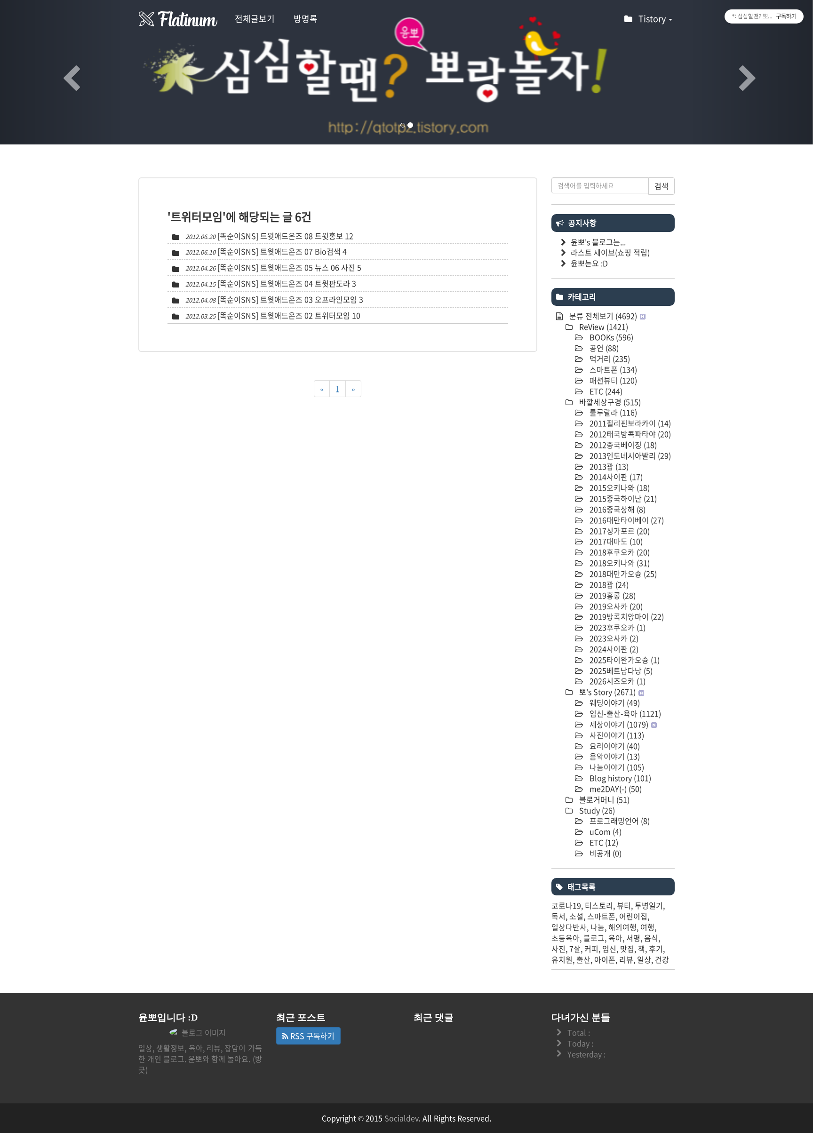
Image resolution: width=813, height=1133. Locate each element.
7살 (575, 948)
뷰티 (624, 905)
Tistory (653, 18)
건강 (662, 959)
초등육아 (565, 937)
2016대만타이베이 (626, 520)
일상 (644, 959)
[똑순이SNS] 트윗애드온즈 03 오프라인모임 (287, 299)
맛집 (627, 948)
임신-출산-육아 (624, 713)
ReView (602, 326)
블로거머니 (603, 799)
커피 (591, 948)
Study (596, 810)
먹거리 (609, 358)
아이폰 (604, 959)
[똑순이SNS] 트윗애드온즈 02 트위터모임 (283, 315)
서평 (633, 937)
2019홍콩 (612, 595)
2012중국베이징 (622, 444)
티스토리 (599, 905)
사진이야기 (616, 735)
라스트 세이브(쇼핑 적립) (610, 252)
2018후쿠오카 (619, 552)
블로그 (594, 937)
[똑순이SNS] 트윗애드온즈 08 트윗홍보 (280, 235)
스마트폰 (612, 369)
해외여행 (622, 927)
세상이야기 (618, 724)
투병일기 (649, 905)
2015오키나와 (619, 487)
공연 (603, 347)
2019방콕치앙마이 (626, 616)
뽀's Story (606, 691)
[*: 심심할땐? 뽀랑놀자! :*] (178, 19)
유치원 (562, 959)
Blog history (619, 777)
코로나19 (566, 905)
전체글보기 (255, 18)
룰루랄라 (612, 412)
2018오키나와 (619, 562)
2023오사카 (613, 638)
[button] (61, 72)
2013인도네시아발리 (629, 455)
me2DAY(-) (615, 788)
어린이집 (633, 916)
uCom (605, 831)
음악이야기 (614, 756)
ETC (605, 391)
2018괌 (608, 584)
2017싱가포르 (619, 530)
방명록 (306, 18)
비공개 (605, 853)
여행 (647, 927)
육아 (615, 937)
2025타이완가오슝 (624, 659)
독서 (558, 916)
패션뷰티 (612, 380)
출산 (583, 959)
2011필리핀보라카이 (629, 423)
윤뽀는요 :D (589, 263)
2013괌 (608, 466)
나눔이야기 (616, 767)
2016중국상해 (617, 509)
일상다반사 (569, 927)
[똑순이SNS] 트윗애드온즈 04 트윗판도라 (283, 283)
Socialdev (401, 1118)
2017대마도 (615, 541)
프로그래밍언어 (619, 820)
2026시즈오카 (617, 680)
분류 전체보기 (602, 315)
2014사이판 (615, 476)
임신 (609, 948)
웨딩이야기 (614, 702)
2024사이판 (613, 648)
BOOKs (610, 337)
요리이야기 (614, 745)
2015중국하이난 (622, 498)
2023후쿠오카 (617, 627)
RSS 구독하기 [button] (311, 1035)
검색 (661, 185)
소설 (576, 916)
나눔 (597, 927)
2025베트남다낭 (620, 670)
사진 (558, 948)
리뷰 (626, 959)
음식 (651, 937)
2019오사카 (615, 606)
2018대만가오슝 (622, 573)
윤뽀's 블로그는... (598, 241)
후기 (656, 948)
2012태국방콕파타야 (629, 433)
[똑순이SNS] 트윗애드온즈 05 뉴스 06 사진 (286, 267)
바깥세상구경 (609, 401)
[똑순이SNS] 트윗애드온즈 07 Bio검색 (279, 251)
